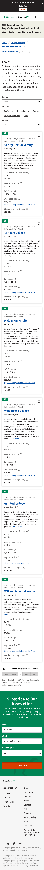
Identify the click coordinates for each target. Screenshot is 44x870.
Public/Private (23, 111)
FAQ (25, 809)
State (26, 116)
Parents (6, 806)
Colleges (6, 797)
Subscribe (22, 765)
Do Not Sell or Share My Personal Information (32, 832)
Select (6, 753)
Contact (27, 805)
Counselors (8, 793)
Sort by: (5, 97)
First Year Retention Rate (12, 46)
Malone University (16, 320)
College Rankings (18, 43)
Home (4, 43)
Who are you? (8, 748)
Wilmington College (16, 411)
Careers (27, 796)
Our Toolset (29, 792)
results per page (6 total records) (25, 669)
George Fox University (18, 145)
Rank (6, 102)
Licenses (28, 826)
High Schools (8, 802)
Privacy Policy (30, 817)
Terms (26, 821)
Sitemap (27, 813)
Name (4, 724)
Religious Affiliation (10, 52)
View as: (5, 120)
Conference (8, 111)
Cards (6, 125)
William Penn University (19, 591)
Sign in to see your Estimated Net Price (19, 205)
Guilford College (14, 503)
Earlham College (14, 233)
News (26, 801)
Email (4, 736)
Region (36, 111)
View (23, 9)
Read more (14, 439)
